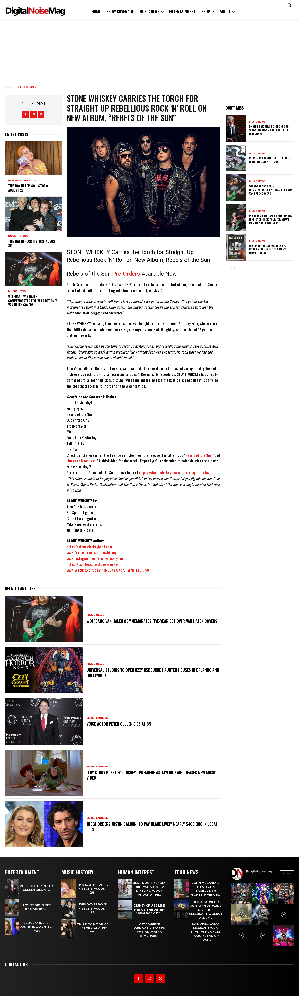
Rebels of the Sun (199, 455)
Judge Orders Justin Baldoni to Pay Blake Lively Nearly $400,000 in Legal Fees (152, 826)
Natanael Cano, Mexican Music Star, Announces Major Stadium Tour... (206, 931)
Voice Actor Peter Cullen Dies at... (36, 888)
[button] (289, 5)
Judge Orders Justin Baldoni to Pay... (36, 926)
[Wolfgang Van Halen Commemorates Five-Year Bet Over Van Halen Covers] (33, 269)
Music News (17, 291)
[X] (41, 114)
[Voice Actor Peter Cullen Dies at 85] (44, 721)
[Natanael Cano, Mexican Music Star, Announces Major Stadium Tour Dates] (181, 931)
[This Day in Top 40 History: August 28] (33, 158)
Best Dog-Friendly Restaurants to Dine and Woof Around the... (149, 889)
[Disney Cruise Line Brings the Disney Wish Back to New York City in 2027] (125, 909)
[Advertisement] (149, 49)
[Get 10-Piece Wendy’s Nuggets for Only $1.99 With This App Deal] (125, 930)
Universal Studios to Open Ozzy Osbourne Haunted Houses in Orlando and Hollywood (153, 672)
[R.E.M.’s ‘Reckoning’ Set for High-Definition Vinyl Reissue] (236, 158)
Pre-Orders (126, 274)
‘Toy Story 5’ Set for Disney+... (36, 907)
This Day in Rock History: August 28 (32, 243)
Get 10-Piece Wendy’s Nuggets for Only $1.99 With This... (149, 930)
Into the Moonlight (82, 461)
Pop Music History (22, 180)
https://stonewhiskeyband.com (89, 546)
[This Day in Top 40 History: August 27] (68, 928)
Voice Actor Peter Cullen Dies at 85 (119, 724)
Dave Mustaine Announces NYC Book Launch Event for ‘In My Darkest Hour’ (267, 249)
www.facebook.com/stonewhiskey (92, 552)
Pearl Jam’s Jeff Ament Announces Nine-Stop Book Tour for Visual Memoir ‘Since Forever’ (270, 219)
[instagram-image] (241, 893)
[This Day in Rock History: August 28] (33, 214)
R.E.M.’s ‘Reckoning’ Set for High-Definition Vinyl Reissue (269, 160)
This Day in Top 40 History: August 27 (93, 928)
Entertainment (28, 87)
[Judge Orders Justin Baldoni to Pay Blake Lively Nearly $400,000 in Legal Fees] (44, 824)
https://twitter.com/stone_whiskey (93, 564)
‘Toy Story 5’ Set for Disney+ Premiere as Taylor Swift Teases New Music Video (151, 775)
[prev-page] (228, 268)
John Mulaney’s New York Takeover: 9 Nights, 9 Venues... (206, 889)
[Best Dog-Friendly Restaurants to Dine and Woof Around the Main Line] (125, 888)
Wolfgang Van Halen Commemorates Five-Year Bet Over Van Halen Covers (33, 300)
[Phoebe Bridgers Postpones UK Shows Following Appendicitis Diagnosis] (236, 128)
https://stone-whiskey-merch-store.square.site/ (174, 472)
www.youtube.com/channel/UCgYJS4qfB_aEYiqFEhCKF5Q (108, 570)
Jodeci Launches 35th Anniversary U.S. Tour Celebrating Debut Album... (206, 910)
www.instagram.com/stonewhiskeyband (96, 558)
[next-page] (234, 268)
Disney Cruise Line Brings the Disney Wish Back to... (149, 909)
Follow (287, 873)
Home (8, 87)
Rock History (18, 236)
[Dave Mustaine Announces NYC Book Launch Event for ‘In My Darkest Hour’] (236, 247)
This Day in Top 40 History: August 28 (28, 188)
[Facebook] (25, 114)
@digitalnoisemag (259, 871)
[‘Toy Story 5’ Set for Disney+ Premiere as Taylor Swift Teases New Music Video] (44, 773)
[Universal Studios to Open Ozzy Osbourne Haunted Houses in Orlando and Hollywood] (44, 670)
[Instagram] (33, 114)
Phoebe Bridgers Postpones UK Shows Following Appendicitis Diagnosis (268, 130)
